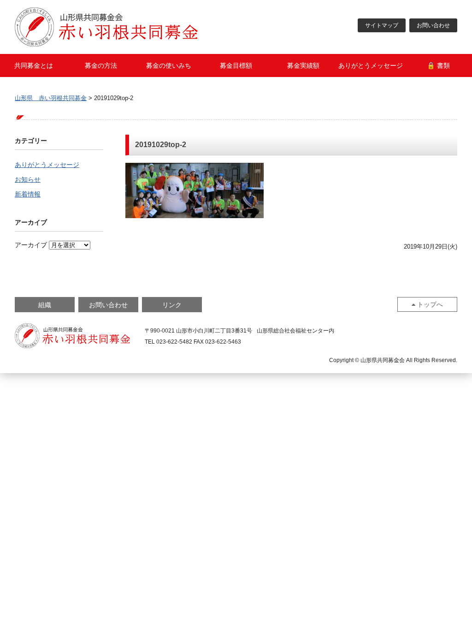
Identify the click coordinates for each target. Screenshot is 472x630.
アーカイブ (31, 245)
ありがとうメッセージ (370, 65)
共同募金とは (33, 65)
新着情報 (28, 194)
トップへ (430, 304)
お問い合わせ (433, 25)
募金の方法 (101, 65)
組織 (44, 305)
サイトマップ (381, 25)
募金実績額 (303, 65)
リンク (172, 305)
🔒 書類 (438, 65)
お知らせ (28, 179)
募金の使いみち (168, 65)
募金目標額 (236, 65)
